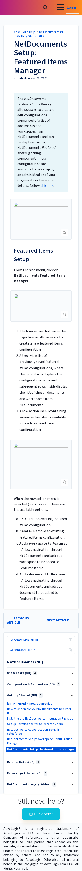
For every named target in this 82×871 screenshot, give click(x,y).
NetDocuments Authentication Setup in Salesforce (33, 731)
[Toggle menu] (61, 7)
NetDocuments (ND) (52, 32)
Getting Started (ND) (31, 36)
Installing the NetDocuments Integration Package (40, 718)
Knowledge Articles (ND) (26, 773)
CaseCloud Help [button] (16, 2)
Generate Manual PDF (24, 640)
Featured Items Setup (33, 254)
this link (47, 185)
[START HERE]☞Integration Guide (29, 703)
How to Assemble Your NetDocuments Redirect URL (39, 711)
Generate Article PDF (24, 650)
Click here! (43, 814)
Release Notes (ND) (23, 762)
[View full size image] (41, 219)
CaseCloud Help (24, 32)
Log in (72, 7)
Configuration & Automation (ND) (33, 684)
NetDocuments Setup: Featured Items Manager (41, 57)
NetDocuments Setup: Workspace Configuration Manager (39, 741)
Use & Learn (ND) (21, 673)
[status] (41, 142)
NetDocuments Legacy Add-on (31, 784)
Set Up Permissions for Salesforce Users (35, 724)
